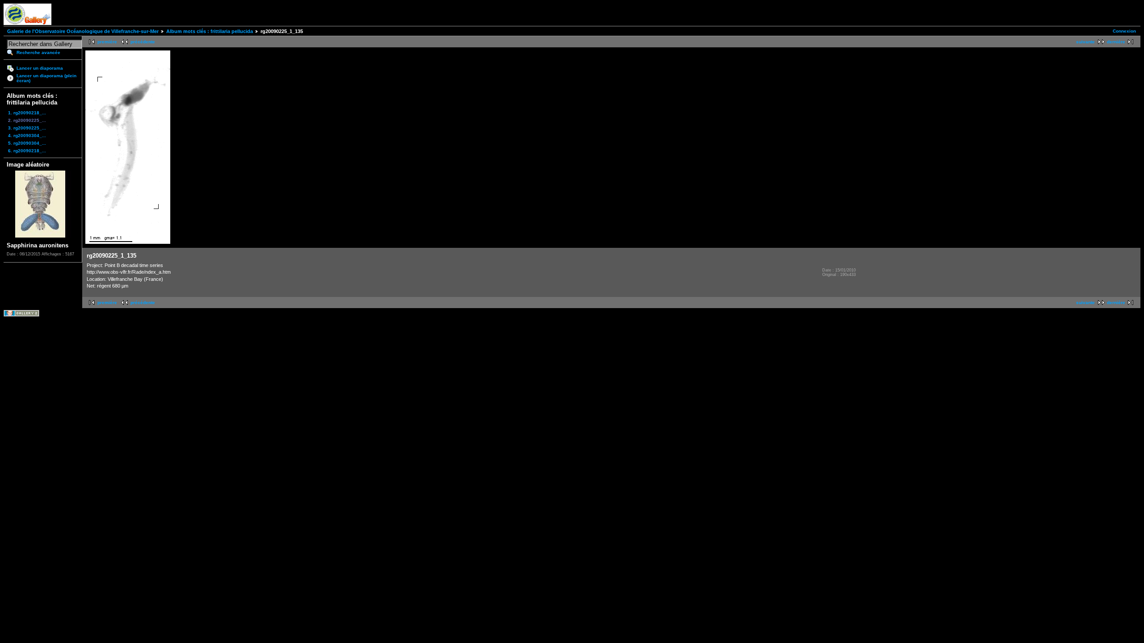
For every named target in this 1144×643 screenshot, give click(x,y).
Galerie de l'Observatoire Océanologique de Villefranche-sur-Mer (83, 31)
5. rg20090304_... (27, 143)
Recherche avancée (38, 52)
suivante (1085, 41)
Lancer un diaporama (40, 68)
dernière (1116, 41)
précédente (142, 41)
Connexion (1124, 31)
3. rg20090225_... (27, 127)
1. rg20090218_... (27, 112)
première (107, 41)
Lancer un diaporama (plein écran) (46, 78)
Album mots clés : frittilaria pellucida (209, 31)
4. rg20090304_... (27, 135)
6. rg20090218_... (27, 150)
